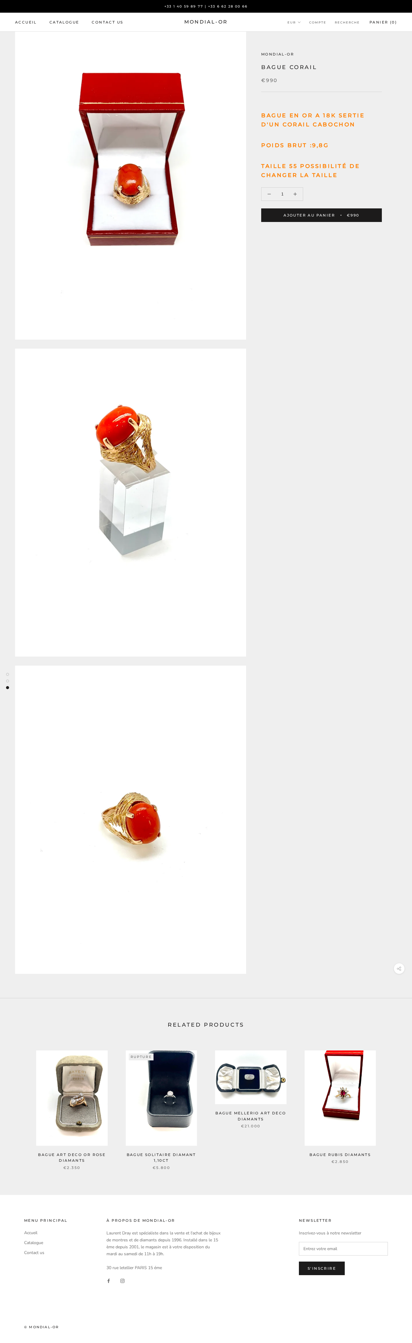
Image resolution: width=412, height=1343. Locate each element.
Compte (317, 22)
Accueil (26, 22)
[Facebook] (108, 1280)
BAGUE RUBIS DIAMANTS (340, 1154)
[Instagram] (122, 1280)
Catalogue (64, 22)
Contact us (107, 22)
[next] (393, 1104)
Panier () (383, 22)
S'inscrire (322, 1268)
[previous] (19, 1104)
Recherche (347, 22)
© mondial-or (41, 1327)
